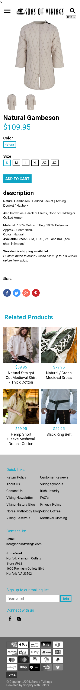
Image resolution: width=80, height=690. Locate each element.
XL (35, 162)
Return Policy (16, 477)
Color (8, 138)
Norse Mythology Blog (23, 511)
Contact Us (14, 491)
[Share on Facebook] (7, 293)
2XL (44, 162)
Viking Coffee (50, 511)
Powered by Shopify (19, 685)
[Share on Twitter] (16, 293)
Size (7, 156)
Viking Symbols (51, 484)
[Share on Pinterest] (36, 293)
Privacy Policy (50, 504)
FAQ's (44, 498)
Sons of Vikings (41, 681)
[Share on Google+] (26, 293)
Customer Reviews (54, 477)
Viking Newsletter (19, 498)
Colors (45, 685)
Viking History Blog (20, 504)
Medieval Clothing (53, 518)
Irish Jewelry (50, 491)
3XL (54, 162)
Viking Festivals (18, 518)
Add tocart (17, 179)
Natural (10, 144)
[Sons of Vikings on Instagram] (19, 622)
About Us (13, 484)
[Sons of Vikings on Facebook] (10, 622)
